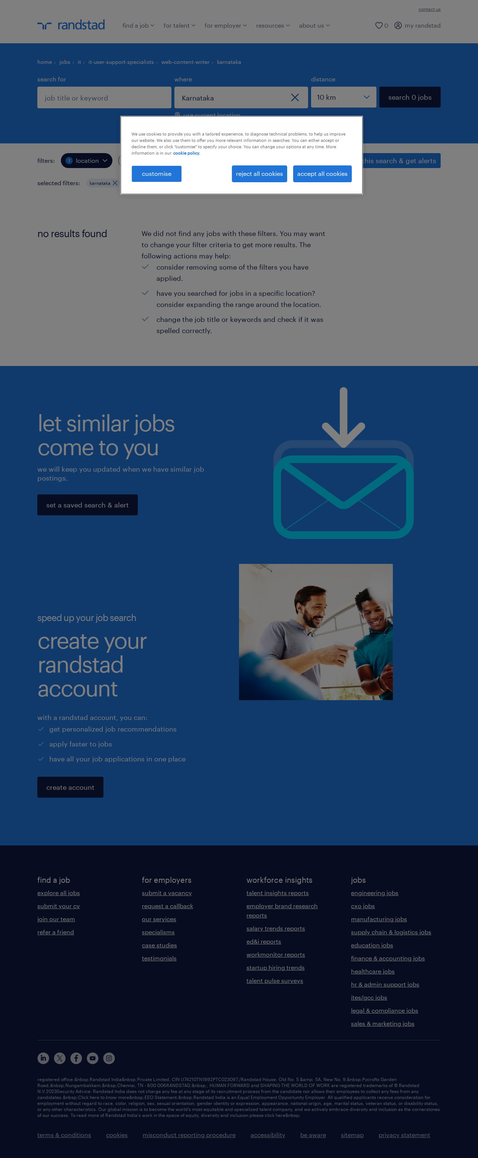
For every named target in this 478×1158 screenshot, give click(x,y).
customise (156, 173)
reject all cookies (259, 173)
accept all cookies (322, 173)
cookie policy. (186, 152)
